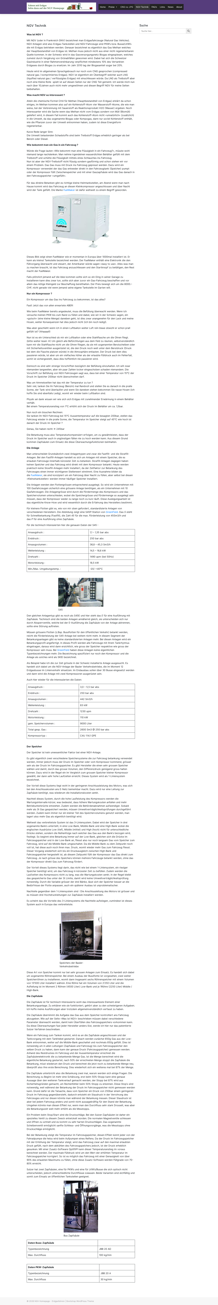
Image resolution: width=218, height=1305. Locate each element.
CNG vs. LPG (126, 7)
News (170, 7)
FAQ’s (154, 7)
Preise (111, 7)
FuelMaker (69, 189)
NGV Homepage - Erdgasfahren (50, 1301)
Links (162, 7)
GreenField (112, 511)
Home (103, 7)
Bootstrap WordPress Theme (80, 1301)
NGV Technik (142, 7)
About (179, 7)
